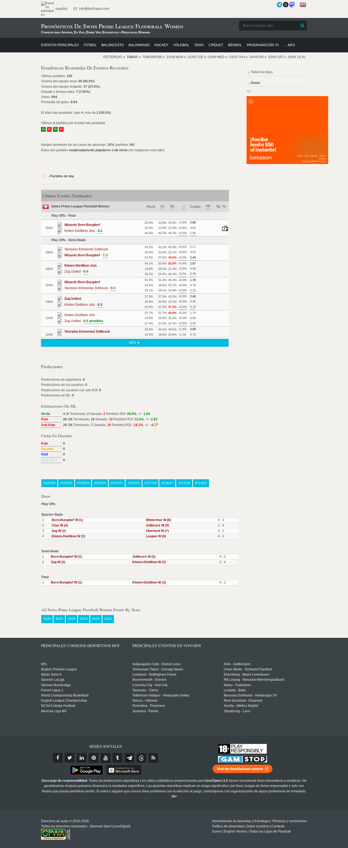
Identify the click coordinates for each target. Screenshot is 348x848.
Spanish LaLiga (52, 680)
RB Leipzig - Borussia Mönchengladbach (254, 680)
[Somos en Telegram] (279, 4)
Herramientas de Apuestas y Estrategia (240, 821)
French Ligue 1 (52, 690)
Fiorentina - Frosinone (148, 706)
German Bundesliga (56, 685)
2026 (47, 619)
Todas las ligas (262, 72)
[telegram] (129, 758)
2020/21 (134, 483)
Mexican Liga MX (54, 711)
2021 (108, 619)
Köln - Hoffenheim (237, 664)
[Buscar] (302, 25)
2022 (96, 619)
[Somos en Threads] (285, 4)
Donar (216, 831)
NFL (44, 664)
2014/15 (201, 483)
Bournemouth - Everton (149, 680)
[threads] (141, 758)
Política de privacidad (228, 826)
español (61, 9)
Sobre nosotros (257, 826)
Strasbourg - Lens (237, 711)
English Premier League (59, 669)
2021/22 (117, 483)
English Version (235, 831)
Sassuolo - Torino (145, 690)
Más (291, 45)
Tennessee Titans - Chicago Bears (157, 669)
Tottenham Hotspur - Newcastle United (160, 695)
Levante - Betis (235, 690)
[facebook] (58, 758)
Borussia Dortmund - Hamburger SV (250, 695)
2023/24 (83, 483)
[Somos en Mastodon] (292, 4)
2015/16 (184, 483)
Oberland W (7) (157, 531)
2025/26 (49, 483)
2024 (71, 619)
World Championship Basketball (65, 695)
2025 (59, 619)
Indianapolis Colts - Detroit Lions (156, 664)
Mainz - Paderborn (237, 685)
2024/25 (66, 483)
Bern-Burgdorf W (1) (67, 520)
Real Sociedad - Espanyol (243, 700)
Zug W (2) (59, 531)
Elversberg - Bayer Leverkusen (246, 674)
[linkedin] (81, 758)
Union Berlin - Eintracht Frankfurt (248, 669)
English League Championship (64, 700)
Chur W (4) (60, 525)
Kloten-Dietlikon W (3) (68, 536)
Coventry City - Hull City (149, 685)
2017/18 (150, 483)
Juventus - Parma (145, 711)
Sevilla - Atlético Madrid (241, 706)
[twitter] (69, 758)
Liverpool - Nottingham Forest (154, 674)
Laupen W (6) (156, 536)
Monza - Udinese (145, 700)
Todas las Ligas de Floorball (270, 831)
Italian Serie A (51, 674)
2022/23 (100, 483)
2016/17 (167, 483)
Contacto (278, 826)
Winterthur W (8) (158, 520)
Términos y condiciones (289, 821)
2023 (84, 619)
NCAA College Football (58, 706)
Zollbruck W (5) (157, 525)
